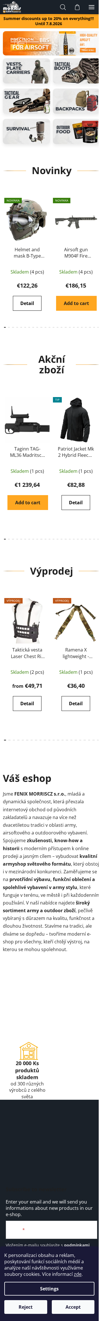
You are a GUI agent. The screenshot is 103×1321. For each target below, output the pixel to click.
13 (57, 327)
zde (78, 1274)
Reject (26, 1307)
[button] (20, 43)
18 (78, 327)
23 (98, 327)
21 (90, 327)
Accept (73, 1307)
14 (61, 327)
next (97, 225)
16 (70, 327)
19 (82, 327)
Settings (49, 1289)
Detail (27, 303)
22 (94, 327)
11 (49, 327)
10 (45, 327)
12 (53, 327)
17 (74, 327)
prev (6, 225)
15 (65, 327)
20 (86, 327)
